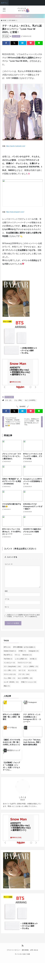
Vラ (17, 655)
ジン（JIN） (10, 670)
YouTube (8, 659)
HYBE (22, 651)
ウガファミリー (24, 662)
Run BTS (8, 655)
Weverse (27, 655)
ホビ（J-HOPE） (30, 400)
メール (7, 599)
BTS (7, 647)
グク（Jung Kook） (12, 666)
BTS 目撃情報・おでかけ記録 (24, 647)
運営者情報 (25, 950)
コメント (8, 564)
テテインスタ (10, 674)
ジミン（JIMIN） (31, 666)
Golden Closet (10, 651)
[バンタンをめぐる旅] (22, 10)
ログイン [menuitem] (4, 3)
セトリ (22, 670)
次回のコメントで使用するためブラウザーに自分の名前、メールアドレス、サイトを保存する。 (23, 615)
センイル (32, 670)
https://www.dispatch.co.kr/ (15, 212)
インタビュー (9, 662)
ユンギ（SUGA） (11, 682)
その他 (33, 659)
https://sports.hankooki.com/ (15, 146)
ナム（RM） (18, 400)
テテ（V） (8, 400)
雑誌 (7, 686)
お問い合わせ (34, 950)
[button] (6, 43)
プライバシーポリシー (13, 950)
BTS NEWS (16, 36)
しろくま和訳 (21, 659)
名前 (6, 591)
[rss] (22, 946)
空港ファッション (28, 682)
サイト (7, 607)
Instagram (34, 651)
